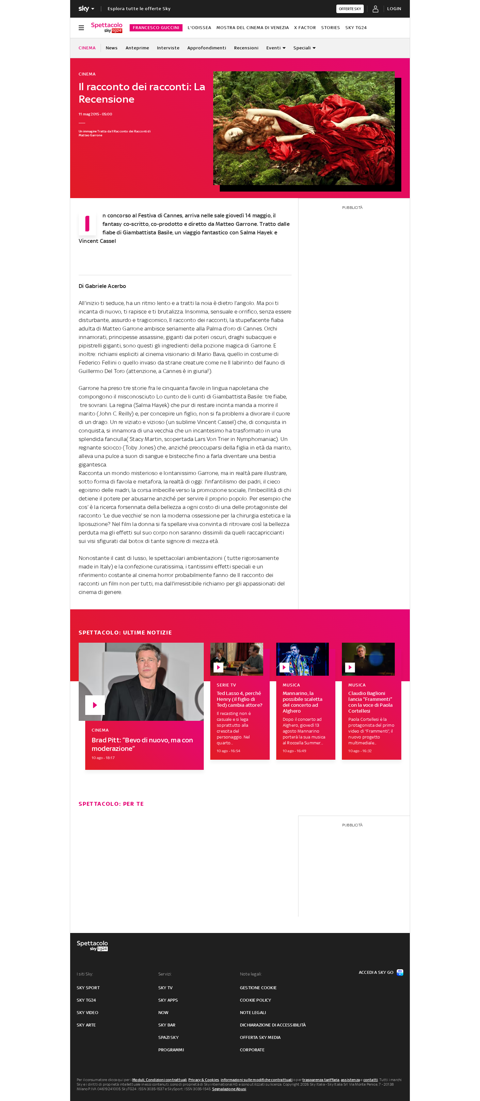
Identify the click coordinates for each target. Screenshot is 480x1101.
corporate (252, 1049)
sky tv (165, 987)
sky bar (166, 1025)
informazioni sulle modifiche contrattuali (257, 1079)
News (112, 47)
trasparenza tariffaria (320, 1079)
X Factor (305, 27)
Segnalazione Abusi (229, 1089)
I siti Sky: (85, 974)
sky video (87, 1012)
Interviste (168, 47)
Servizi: (165, 974)
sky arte (86, 1025)
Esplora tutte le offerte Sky (139, 8)
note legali (253, 1012)
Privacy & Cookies (203, 1079)
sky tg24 (86, 1000)
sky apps (168, 1000)
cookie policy (255, 1000)
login (394, 8)
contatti (370, 1079)
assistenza (350, 1079)
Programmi (171, 1049)
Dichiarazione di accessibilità (273, 1025)
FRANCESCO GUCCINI (156, 27)
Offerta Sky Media (260, 1037)
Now (163, 1012)
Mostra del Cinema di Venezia (252, 27)
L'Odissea (199, 27)
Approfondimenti (206, 47)
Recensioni (246, 47)
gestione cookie (258, 987)
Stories (330, 27)
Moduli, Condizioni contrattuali (159, 1079)
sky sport (88, 987)
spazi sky (168, 1037)
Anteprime (137, 47)
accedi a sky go (376, 972)
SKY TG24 (356, 27)
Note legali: (251, 974)
